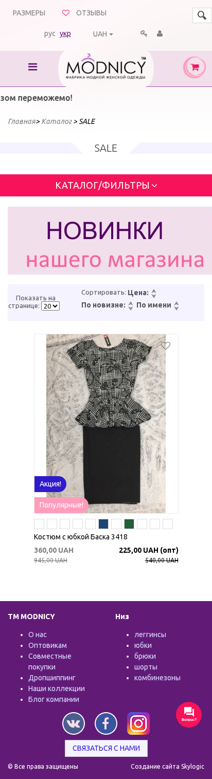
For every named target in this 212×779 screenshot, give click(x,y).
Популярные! (61, 505)
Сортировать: (103, 292)
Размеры (29, 13)
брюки (145, 656)
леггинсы (150, 634)
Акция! (50, 484)
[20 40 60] (50, 306)
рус (50, 33)
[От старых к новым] (130, 309)
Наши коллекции (56, 688)
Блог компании (53, 699)
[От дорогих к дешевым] (153, 296)
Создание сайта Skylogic (167, 766)
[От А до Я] (176, 303)
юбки (143, 645)
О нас (37, 634)
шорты (145, 667)
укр (65, 33)
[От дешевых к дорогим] (153, 291)
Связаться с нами (106, 748)
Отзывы (91, 13)
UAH (100, 34)
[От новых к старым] (130, 303)
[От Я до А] (176, 309)
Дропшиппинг (52, 678)
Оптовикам (47, 645)
